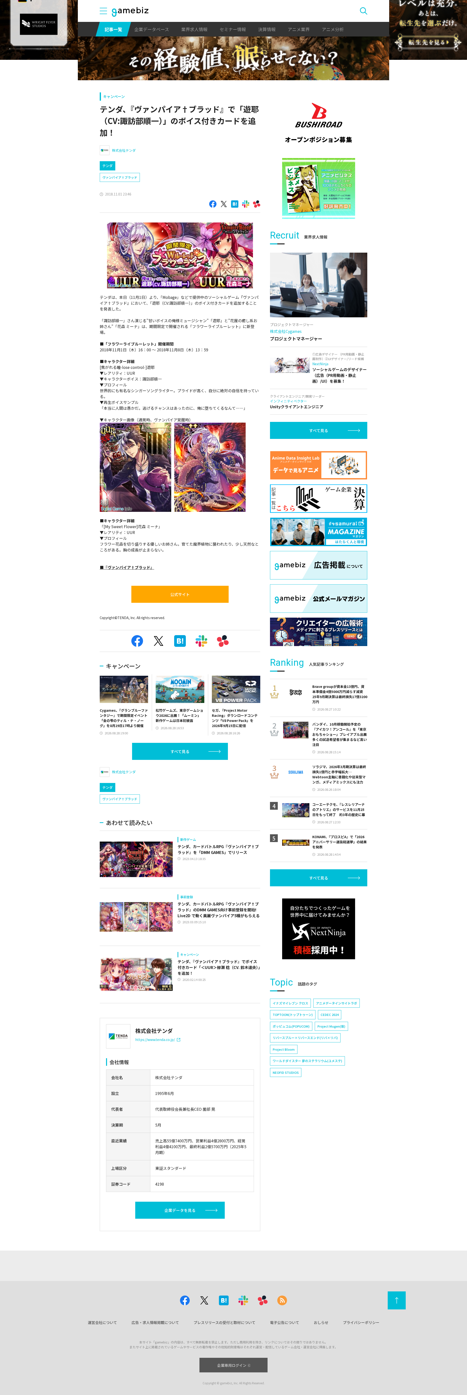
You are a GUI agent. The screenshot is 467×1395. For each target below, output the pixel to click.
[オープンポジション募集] (318, 122)
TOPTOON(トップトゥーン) (293, 1014)
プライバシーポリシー (361, 1322)
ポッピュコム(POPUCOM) (291, 1026)
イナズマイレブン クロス (290, 1003)
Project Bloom (284, 1049)
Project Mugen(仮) (331, 1026)
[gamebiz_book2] (318, 188)
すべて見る (180, 751)
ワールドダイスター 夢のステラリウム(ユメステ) (307, 1060)
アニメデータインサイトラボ (336, 1003)
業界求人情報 (194, 29)
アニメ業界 (299, 29)
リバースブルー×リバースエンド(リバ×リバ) (305, 1037)
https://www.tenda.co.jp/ (155, 1039)
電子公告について (284, 1322)
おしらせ (321, 1322)
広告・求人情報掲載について (155, 1322)
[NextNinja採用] (318, 928)
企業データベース (151, 29)
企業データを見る (180, 1210)
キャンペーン (114, 96)
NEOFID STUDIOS (286, 1072)
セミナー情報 (233, 29)
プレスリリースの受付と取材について (224, 1322)
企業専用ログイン (231, 1365)
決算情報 (267, 29)
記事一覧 (113, 29)
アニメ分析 (333, 29)
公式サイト (180, 594)
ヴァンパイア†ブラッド (119, 177)
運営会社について (102, 1322)
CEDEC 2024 (330, 1014)
